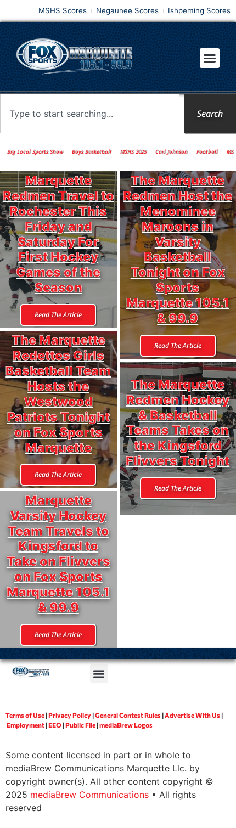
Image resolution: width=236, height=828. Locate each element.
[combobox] (89, 113)
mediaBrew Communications (89, 794)
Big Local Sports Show (35, 151)
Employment (25, 725)
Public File (80, 725)
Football (207, 151)
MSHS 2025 (133, 151)
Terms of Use (24, 715)
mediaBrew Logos (126, 725)
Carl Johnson (171, 151)
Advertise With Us (192, 715)
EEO (54, 725)
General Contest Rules (128, 715)
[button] (210, 58)
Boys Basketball (91, 151)
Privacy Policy (69, 715)
